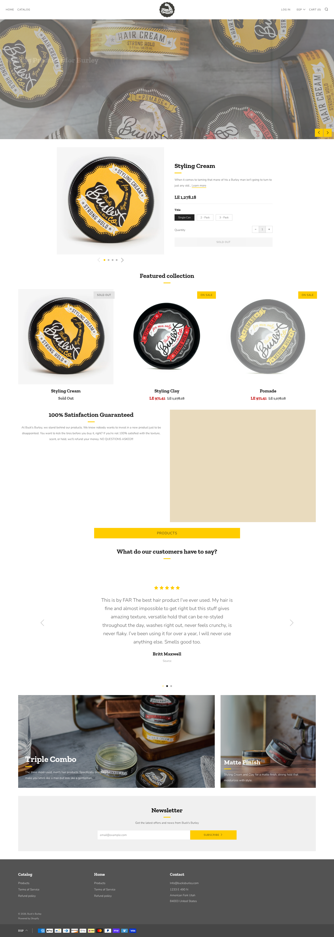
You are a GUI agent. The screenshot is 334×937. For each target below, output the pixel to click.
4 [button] (117, 260)
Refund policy (27, 896)
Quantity (180, 230)
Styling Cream (195, 165)
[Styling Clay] (167, 336)
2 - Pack (205, 217)
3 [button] (171, 135)
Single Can (184, 217)
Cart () (315, 9)
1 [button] (163, 135)
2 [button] (167, 135)
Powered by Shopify (28, 918)
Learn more (199, 185)
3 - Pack (224, 217)
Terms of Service (28, 889)
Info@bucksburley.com (184, 883)
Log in (286, 9)
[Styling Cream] (65, 336)
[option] (167, 79)
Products (167, 533)
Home (10, 9)
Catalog (23, 9)
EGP (299, 9)
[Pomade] (268, 336)
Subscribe (211, 835)
